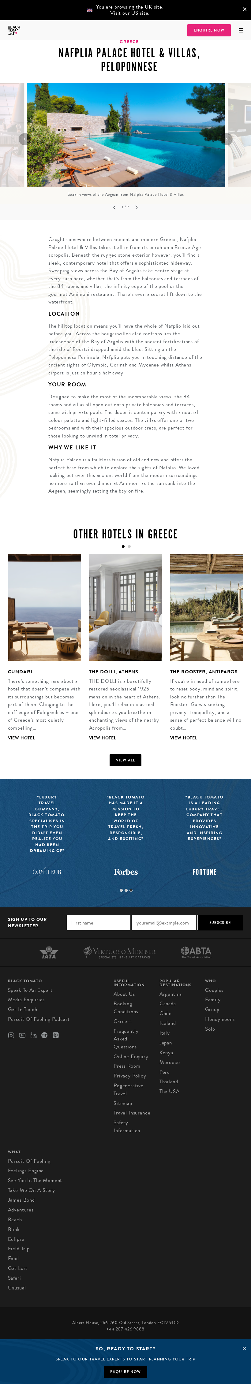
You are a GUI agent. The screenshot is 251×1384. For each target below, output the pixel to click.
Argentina (170, 994)
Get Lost (18, 1268)
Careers (123, 1021)
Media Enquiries (26, 999)
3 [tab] (131, 890)
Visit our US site (129, 13)
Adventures (21, 1210)
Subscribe (220, 922)
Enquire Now (209, 30)
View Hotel (22, 738)
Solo (210, 1029)
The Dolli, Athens (113, 671)
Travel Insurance (132, 1113)
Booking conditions (126, 1007)
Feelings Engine (26, 1170)
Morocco (169, 1062)
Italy (164, 1033)
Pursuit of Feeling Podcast (39, 1019)
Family (212, 999)
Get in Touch (22, 1009)
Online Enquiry (131, 1056)
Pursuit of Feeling (29, 1161)
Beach (15, 1219)
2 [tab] (126, 890)
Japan (165, 1043)
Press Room (127, 1066)
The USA (169, 1091)
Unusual (17, 1288)
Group (212, 1009)
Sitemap (123, 1103)
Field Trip (19, 1248)
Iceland (167, 1023)
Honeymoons (220, 1019)
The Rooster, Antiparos (204, 671)
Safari (14, 1278)
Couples (214, 990)
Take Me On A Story (31, 1190)
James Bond (21, 1200)
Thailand (168, 1081)
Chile (165, 1013)
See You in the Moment (35, 1180)
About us (124, 994)
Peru (164, 1072)
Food (13, 1258)
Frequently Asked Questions (126, 1039)
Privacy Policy (130, 1076)
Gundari (20, 671)
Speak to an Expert (30, 990)
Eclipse (16, 1239)
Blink (14, 1229)
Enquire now (125, 1372)
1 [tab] (121, 890)
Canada (167, 1003)
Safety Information (127, 1126)
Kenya (166, 1052)
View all (125, 760)
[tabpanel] (40, 652)
